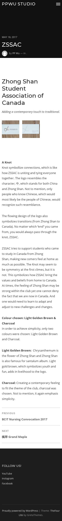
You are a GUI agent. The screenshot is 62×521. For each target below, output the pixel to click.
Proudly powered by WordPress (20, 510)
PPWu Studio (18, 3)
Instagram (8, 478)
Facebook (7, 483)
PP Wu (16, 53)
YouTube (7, 473)
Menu (58, 4)
